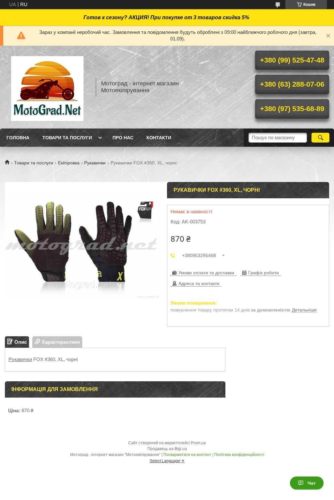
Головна (18, 137)
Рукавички (95, 162)
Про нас (123, 137)
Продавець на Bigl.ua (167, 449)
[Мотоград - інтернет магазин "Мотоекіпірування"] (47, 87)
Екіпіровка (69, 162)
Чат (312, 483)
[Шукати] (320, 138)
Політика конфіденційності (239, 454)
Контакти (158, 137)
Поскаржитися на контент (187, 454)
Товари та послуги (67, 137)
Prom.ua (198, 443)
